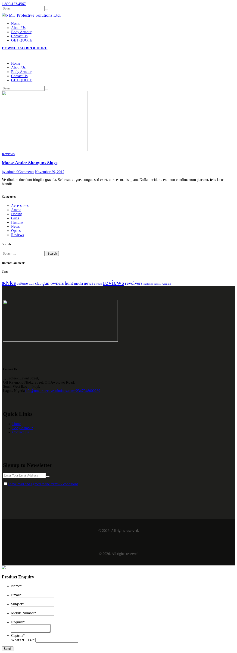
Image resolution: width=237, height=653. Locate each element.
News (15, 226)
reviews (113, 282)
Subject (17, 604)
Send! (8, 648)
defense (22, 283)
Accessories (19, 206)
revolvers (134, 283)
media (78, 283)
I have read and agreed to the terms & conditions (43, 484)
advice (9, 283)
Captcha (18, 635)
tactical (157, 284)
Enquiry (18, 622)
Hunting (17, 222)
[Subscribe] (48, 476)
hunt (69, 283)
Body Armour (22, 428)
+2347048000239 (87, 391)
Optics (16, 231)
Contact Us (20, 432)
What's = (23, 640)
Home (16, 424)
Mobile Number (23, 613)
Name (16, 586)
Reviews (8, 154)
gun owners (53, 283)
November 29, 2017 (49, 172)
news (88, 283)
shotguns (148, 284)
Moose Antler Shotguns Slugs (29, 162)
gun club (35, 283)
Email (16, 595)
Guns (15, 218)
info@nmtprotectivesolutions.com (49, 391)
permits (98, 284)
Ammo (16, 210)
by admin (9, 172)
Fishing (16, 214)
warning (166, 284)
